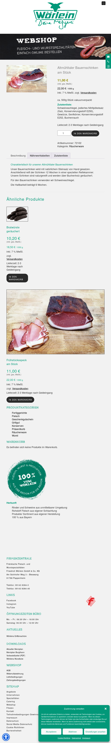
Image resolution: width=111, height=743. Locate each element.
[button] (105, 708)
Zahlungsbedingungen (16, 680)
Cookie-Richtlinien (15, 727)
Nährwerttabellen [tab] (40, 155)
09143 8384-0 (22, 585)
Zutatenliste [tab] (61, 155)
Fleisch (16, 416)
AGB (8, 670)
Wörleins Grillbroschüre (16, 636)
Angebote (11, 691)
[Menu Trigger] (103, 3)
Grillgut (16, 422)
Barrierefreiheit (13, 730)
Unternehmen (13, 695)
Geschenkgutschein (22, 419)
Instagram (11, 604)
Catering (10, 701)
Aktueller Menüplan (14, 649)
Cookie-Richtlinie (64, 738)
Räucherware (76, 146)
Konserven (18, 425)
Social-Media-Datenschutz (19, 724)
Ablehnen (72, 731)
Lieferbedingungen (14, 676)
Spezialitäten (12, 698)
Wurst (15, 435)
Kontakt (10, 711)
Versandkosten (88, 92)
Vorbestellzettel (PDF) (15, 655)
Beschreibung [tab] (18, 155)
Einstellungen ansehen (95, 731)
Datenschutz (76, 738)
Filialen (10, 708)
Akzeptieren (51, 731)
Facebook (11, 600)
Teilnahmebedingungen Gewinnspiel (24, 714)
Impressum (86, 738)
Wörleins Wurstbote (14, 658)
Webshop (11, 704)
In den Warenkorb (85, 133)
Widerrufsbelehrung (14, 673)
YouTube (10, 607)
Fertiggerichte (19, 412)
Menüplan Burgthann (15, 652)
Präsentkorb (18, 429)
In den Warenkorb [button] (20, 399)
